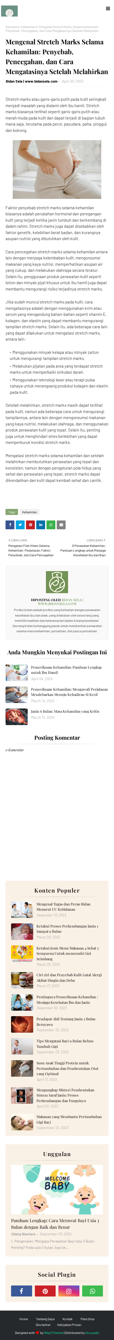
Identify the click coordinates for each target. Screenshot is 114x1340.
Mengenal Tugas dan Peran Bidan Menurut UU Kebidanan (63, 907)
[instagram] (68, 1290)
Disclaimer (43, 1325)
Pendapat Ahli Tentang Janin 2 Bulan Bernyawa (66, 1021)
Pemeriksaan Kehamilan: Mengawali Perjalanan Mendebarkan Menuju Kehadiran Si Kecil (69, 692)
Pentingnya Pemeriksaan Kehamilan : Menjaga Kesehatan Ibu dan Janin (67, 999)
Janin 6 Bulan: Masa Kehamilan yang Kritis (65, 711)
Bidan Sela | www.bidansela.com (32, 81)
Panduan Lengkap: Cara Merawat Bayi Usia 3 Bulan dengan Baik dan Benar (55, 1223)
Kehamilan (28, 27)
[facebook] (21, 1290)
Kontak (67, 1319)
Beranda (11, 27)
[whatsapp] (92, 1290)
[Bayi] (57, 1189)
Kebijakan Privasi (69, 1325)
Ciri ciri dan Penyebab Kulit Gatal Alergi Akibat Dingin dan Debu (69, 977)
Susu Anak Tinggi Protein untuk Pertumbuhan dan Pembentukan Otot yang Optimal (68, 1068)
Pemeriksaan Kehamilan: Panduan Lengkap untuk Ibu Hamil (66, 670)
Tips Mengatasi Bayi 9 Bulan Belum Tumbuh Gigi (65, 1043)
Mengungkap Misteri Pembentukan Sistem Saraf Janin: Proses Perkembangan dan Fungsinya (65, 1095)
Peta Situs (88, 1319)
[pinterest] (45, 1290)
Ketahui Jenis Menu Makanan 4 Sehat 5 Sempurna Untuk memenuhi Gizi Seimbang (68, 953)
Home (23, 1319)
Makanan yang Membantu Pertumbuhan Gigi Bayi (69, 1119)
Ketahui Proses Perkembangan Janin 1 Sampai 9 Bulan (67, 929)
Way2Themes (53, 1332)
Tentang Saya (45, 1319)
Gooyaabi (92, 1332)
